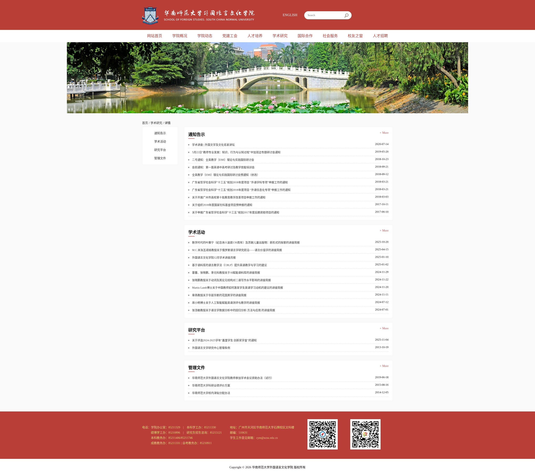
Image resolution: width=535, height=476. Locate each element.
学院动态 (204, 36)
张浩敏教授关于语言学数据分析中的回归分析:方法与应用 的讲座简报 (233, 310)
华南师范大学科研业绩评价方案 (211, 385)
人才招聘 (380, 36)
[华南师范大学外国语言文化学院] (198, 16)
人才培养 (254, 36)
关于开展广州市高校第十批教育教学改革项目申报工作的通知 (228, 197)
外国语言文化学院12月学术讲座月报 (214, 257)
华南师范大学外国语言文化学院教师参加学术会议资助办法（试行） (233, 377)
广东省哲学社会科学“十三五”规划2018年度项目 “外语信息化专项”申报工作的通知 (241, 189)
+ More (384, 132)
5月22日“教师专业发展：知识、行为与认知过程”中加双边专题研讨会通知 (236, 152)
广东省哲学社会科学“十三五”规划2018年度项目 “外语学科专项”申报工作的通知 (240, 182)
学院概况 (179, 36)
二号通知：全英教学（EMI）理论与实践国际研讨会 (223, 159)
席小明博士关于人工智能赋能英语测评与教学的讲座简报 (226, 302)
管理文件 (160, 158)
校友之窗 (355, 36)
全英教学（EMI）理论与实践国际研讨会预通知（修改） (226, 174)
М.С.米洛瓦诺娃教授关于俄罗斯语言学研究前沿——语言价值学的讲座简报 (237, 250)
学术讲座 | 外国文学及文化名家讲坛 (213, 144)
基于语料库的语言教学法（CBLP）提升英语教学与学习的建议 (229, 265)
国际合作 (305, 36)
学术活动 (160, 141)
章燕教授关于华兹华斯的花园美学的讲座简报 (219, 295)
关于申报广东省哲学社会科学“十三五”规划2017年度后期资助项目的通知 (235, 212)
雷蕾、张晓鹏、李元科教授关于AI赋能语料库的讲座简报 (226, 272)
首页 (145, 123)
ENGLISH (290, 15)
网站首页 (154, 36)
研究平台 (160, 149)
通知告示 (160, 133)
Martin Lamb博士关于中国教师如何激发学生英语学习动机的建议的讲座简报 (237, 287)
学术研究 (280, 36)
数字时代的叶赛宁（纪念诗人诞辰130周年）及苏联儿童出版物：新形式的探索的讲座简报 (246, 242)
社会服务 (330, 36)
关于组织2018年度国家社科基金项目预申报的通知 (222, 204)
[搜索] (346, 15)
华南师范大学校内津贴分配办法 (211, 393)
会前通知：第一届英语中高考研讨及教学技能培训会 (223, 167)
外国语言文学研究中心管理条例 (211, 347)
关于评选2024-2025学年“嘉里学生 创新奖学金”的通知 (224, 340)
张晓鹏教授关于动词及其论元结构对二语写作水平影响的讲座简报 (231, 280)
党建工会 (229, 36)
